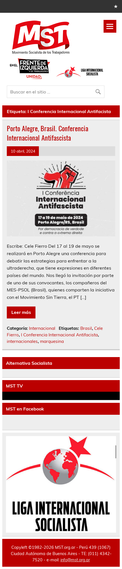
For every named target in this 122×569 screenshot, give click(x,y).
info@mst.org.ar (75, 559)
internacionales (22, 341)
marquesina (52, 341)
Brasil (86, 328)
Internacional (42, 328)
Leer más (21, 312)
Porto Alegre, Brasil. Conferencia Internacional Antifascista (47, 133)
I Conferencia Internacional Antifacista (59, 334)
